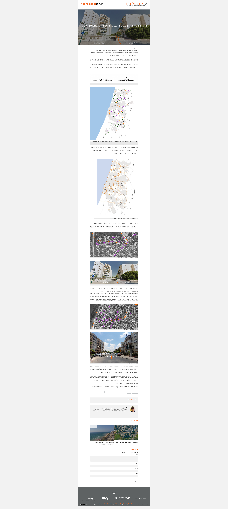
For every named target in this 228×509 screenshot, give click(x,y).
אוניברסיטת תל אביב (100, 503)
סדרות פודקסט (131, 8)
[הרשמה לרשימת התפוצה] (89, 3)
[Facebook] (81, 3)
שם (137, 463)
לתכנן (108, 28)
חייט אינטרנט (108, 505)
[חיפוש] (92, 3)
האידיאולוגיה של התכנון (116, 391)
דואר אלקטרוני (135, 468)
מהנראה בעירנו (102, 8)
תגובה (137, 454)
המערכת (112, 444)
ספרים (108, 8)
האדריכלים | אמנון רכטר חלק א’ (132, 442)
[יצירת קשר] (87, 3)
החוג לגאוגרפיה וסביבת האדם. (113, 503)
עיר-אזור (97, 391)
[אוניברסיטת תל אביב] (99, 5)
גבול (132, 391)
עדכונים (89, 8)
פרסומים (95, 8)
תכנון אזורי (135, 394)
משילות (102, 391)
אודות (145, 8)
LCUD (95, 504)
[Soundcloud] (84, 3)
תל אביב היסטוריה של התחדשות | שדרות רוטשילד (104, 442)
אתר (137, 473)
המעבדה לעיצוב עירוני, (127, 503)
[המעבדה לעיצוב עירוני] (95, 5)
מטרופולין (108, 391)
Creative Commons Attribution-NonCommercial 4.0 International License (128, 504)
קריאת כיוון (140, 8)
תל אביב (129, 394)
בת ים (136, 391)
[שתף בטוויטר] (92, 400)
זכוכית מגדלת (115, 8)
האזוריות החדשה (126, 391)
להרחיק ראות (123, 8)
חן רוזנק (119, 28)
